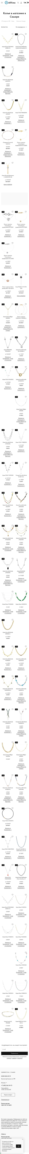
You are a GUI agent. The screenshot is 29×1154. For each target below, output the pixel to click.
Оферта (3, 1134)
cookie (11, 1144)
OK (18, 1146)
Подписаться (14, 1053)
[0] (24, 2)
